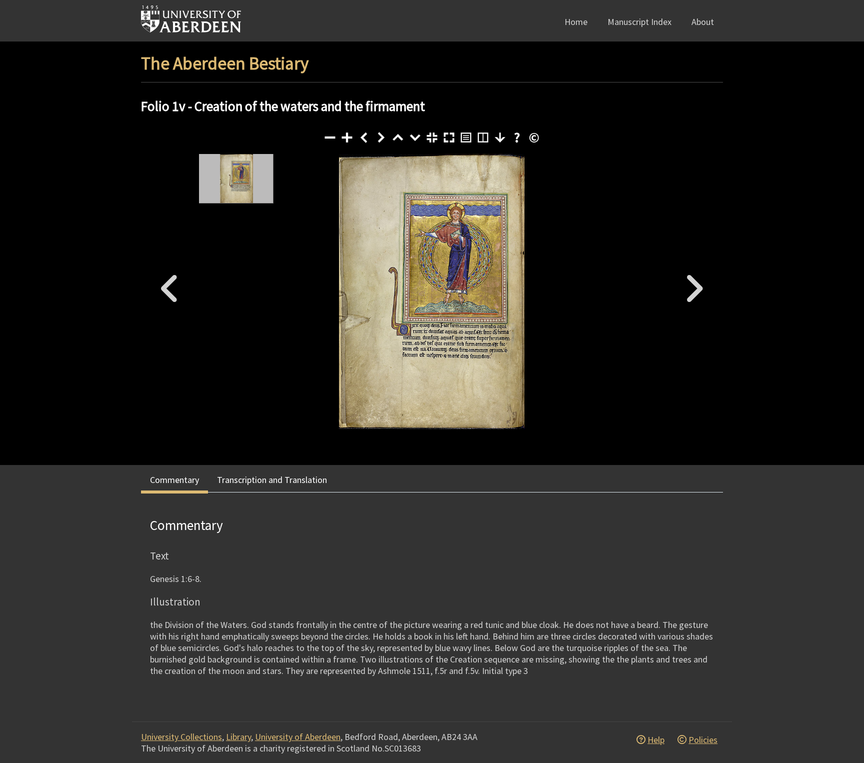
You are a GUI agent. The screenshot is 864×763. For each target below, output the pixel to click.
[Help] (517, 137)
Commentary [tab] (174, 480)
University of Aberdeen (297, 736)
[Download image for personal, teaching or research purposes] (500, 137)
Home (576, 22)
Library (238, 736)
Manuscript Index (640, 22)
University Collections (181, 736)
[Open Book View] (483, 137)
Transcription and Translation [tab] (272, 480)
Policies (703, 740)
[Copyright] (534, 137)
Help (656, 740)
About (703, 22)
